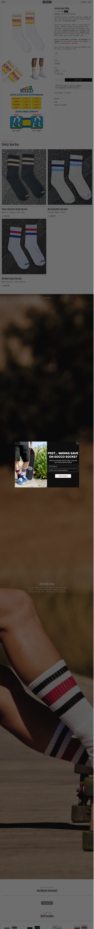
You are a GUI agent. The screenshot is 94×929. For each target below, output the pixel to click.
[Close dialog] (77, 443)
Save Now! (62, 476)
